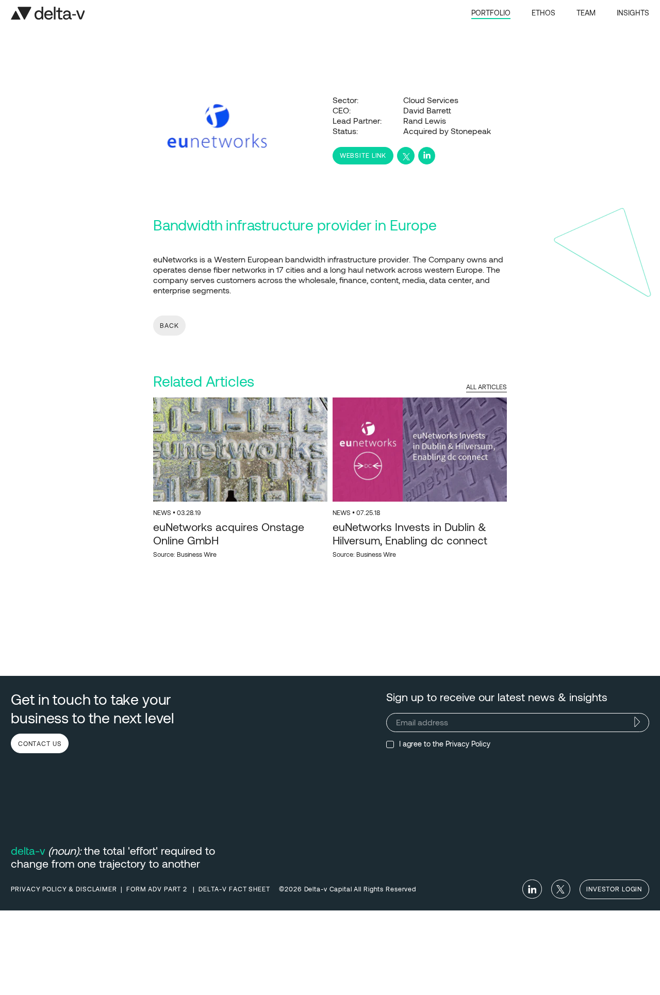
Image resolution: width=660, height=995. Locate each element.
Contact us (40, 743)
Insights (633, 12)
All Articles (486, 386)
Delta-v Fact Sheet (234, 888)
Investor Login (614, 888)
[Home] (48, 13)
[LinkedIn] (531, 889)
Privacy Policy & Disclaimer (64, 888)
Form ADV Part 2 (157, 888)
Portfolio (490, 12)
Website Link (363, 155)
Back (169, 325)
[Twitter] (560, 889)
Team (586, 12)
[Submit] (637, 722)
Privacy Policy (468, 743)
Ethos (543, 12)
